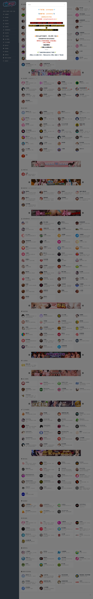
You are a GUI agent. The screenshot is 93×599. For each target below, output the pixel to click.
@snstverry (49, 13)
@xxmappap (49, 9)
